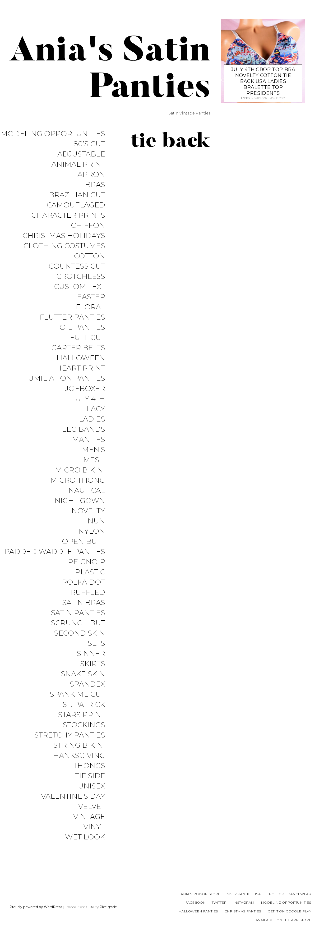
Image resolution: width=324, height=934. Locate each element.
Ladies (92, 419)
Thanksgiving (77, 755)
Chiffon (88, 225)
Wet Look (85, 837)
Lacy (96, 409)
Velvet (91, 806)
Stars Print (81, 715)
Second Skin (79, 633)
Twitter (219, 902)
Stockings (84, 725)
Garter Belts (78, 348)
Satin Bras (83, 603)
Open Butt (83, 541)
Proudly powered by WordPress (35, 907)
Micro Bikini (80, 470)
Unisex (91, 786)
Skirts (92, 664)
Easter (91, 297)
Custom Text (79, 287)
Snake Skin (83, 674)
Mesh (94, 460)
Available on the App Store (283, 920)
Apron (91, 174)
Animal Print (78, 164)
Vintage (89, 817)
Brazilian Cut (77, 195)
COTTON (89, 256)
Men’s (93, 450)
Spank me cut (77, 694)
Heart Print (80, 368)
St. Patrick (84, 704)
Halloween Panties (198, 911)
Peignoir (86, 562)
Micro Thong (77, 480)
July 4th (88, 399)
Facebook (195, 902)
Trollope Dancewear (289, 894)
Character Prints (68, 215)
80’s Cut (89, 144)
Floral (90, 307)
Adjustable (81, 154)
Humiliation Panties (63, 378)
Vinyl (94, 827)
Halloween (80, 358)
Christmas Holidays (64, 236)
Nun (96, 521)
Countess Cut (77, 266)
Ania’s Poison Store (200, 894)
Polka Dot (83, 582)
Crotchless (80, 276)
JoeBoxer (85, 389)
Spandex (87, 684)
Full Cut (87, 338)
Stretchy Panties (69, 735)
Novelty (88, 511)
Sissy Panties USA (244, 894)
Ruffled (87, 592)
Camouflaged (76, 205)
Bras (95, 185)
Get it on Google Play (289, 911)
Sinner (91, 654)
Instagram (243, 902)
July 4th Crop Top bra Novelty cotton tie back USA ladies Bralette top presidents (263, 81)
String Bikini (79, 745)
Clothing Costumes (64, 246)
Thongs (89, 766)
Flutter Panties (72, 317)
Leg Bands (83, 429)
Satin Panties (78, 613)
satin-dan (260, 98)
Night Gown (80, 501)
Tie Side (90, 776)
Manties (88, 439)
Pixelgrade (108, 907)
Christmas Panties (243, 911)
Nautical (86, 490)
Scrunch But (78, 623)
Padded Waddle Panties (54, 552)
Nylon (91, 531)
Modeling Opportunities (53, 134)
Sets (96, 643)
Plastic (90, 572)
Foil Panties (80, 327)
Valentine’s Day (73, 796)
